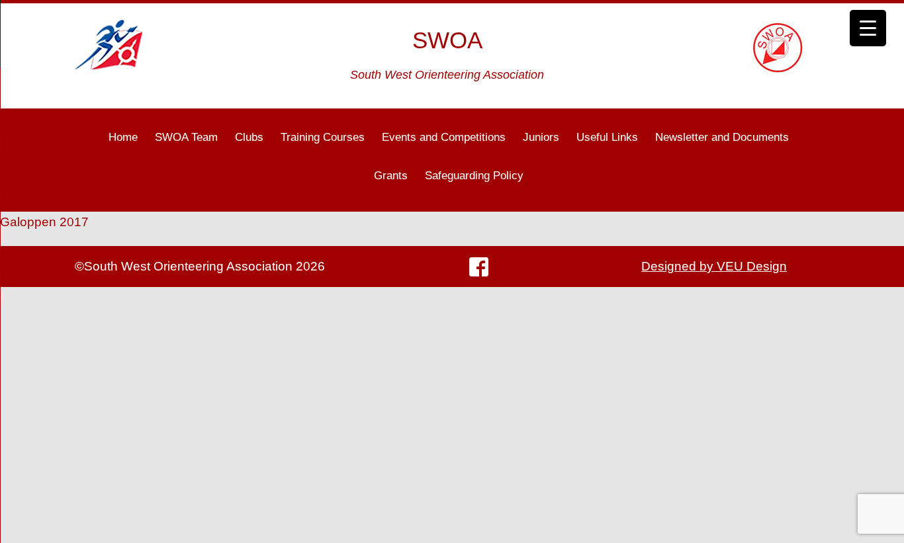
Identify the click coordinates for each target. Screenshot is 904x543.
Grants (391, 175)
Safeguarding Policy (474, 175)
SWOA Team (186, 137)
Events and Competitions (444, 137)
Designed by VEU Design (714, 266)
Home (123, 137)
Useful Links (607, 137)
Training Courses (323, 137)
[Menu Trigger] (868, 28)
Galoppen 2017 (44, 222)
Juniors (541, 137)
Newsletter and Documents (722, 137)
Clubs (249, 137)
